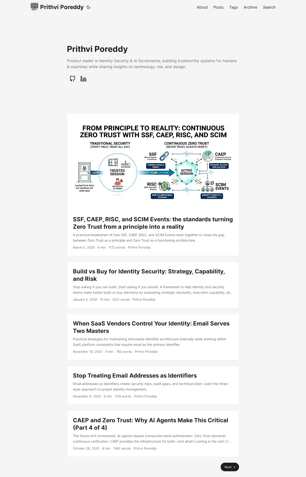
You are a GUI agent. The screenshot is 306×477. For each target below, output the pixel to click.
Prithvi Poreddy (62, 7)
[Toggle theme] (88, 7)
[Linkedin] (83, 78)
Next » (229, 467)
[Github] (72, 78)
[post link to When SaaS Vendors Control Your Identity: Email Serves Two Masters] (153, 337)
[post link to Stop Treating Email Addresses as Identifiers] (153, 385)
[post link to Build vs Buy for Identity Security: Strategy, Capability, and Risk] (153, 285)
